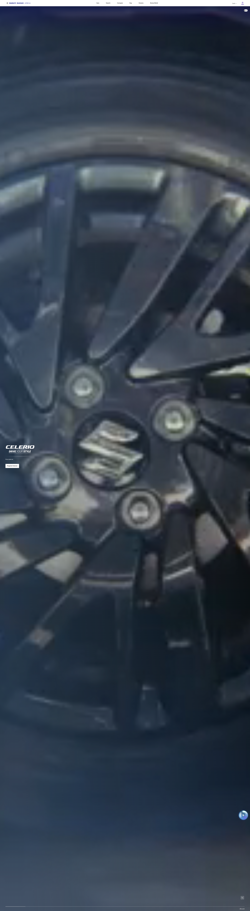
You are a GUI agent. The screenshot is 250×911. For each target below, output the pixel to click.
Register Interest (12, 466)
